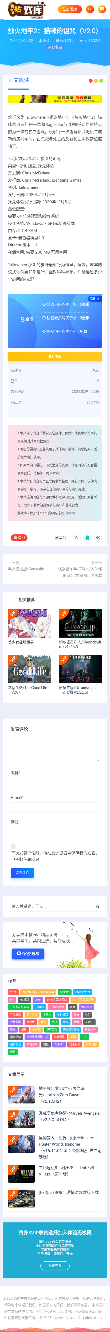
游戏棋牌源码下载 (37, 1037)
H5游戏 (24, 999)
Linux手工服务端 (57, 999)
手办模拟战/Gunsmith (26, 569)
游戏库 (22, 513)
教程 (77, 1022)
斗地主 (89, 1022)
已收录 (56, 47)
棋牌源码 (90, 1029)
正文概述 (18, 80)
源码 (73, 1037)
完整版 (31, 1022)
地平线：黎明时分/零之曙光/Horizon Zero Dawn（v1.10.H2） (62, 1095)
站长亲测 (15, 1044)
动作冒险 (32, 1014)
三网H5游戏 (57, 1007)
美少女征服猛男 (21, 642)
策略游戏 (32, 1044)
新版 (12, 1029)
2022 (13, 992)
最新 (24, 1029)
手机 (54, 1022)
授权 (65, 1022)
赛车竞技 (91, 1044)
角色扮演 (74, 1044)
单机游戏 (62, 1014)
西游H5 (59, 1044)
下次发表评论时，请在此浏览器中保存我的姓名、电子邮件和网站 (55, 856)
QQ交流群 (30, 954)
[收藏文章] (77, 538)
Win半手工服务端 (83, 999)
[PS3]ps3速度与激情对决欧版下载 (69, 1193)
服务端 (37, 1029)
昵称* (15, 773)
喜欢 (19, 538)
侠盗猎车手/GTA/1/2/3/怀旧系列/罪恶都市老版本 (80, 572)
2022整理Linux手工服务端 (38, 992)
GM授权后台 (82, 992)
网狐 (46, 1044)
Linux (38, 999)
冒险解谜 (15, 1014)
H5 (12, 999)
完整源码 (15, 1022)
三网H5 (39, 1007)
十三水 (47, 1014)
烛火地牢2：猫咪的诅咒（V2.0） (53, 513)
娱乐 (87, 1014)
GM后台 (64, 992)
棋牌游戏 (51, 1029)
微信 (43, 1022)
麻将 (12, 1052)
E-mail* (17, 798)
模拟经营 (15, 1037)
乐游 (72, 1007)
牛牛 (84, 1037)
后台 (76, 1014)
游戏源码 (59, 1037)
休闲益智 (86, 1007)
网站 (15, 822)
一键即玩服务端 (19, 1007)
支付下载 (55, 356)
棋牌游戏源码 (71, 1029)
